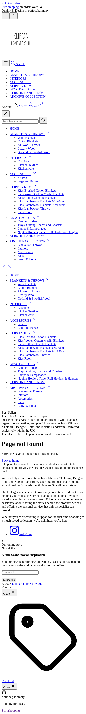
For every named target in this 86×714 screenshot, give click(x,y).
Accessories (25, 252)
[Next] (14, 15)
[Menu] (6, 63)
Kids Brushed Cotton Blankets (37, 190)
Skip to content (11, 3)
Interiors (23, 248)
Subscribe (9, 579)
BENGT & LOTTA (22, 89)
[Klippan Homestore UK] (22, 58)
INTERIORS (18, 78)
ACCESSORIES (20, 82)
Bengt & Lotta (27, 259)
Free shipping (10, 7)
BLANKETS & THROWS (27, 75)
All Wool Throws (29, 145)
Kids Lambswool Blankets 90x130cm (41, 205)
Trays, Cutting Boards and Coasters (40, 225)
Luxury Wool (26, 148)
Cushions (23, 161)
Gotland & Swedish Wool (34, 152)
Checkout (8, 681)
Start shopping (11, 710)
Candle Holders (27, 221)
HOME (14, 71)
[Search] (43, 120)
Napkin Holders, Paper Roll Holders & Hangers (48, 232)
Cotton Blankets (28, 141)
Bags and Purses (28, 181)
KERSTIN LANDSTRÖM (27, 93)
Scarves (22, 177)
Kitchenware (26, 168)
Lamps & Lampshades (32, 228)
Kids (21, 255)
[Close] (6, 113)
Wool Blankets (27, 137)
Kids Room (25, 212)
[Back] (4, 268)
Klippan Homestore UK (27, 583)
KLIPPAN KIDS (21, 85)
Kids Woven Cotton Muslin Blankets (41, 194)
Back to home (10, 460)
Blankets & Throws (30, 245)
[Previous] (6, 15)
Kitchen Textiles (28, 165)
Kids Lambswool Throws (34, 208)
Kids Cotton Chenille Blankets (37, 197)
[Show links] (47, 134)
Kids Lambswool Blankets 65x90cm (41, 201)
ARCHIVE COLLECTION (28, 96)
